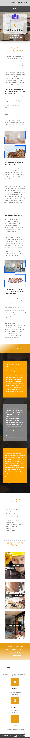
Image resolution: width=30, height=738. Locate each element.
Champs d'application (15, 595)
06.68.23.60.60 (15, 29)
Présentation (15, 566)
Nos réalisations (15, 625)
